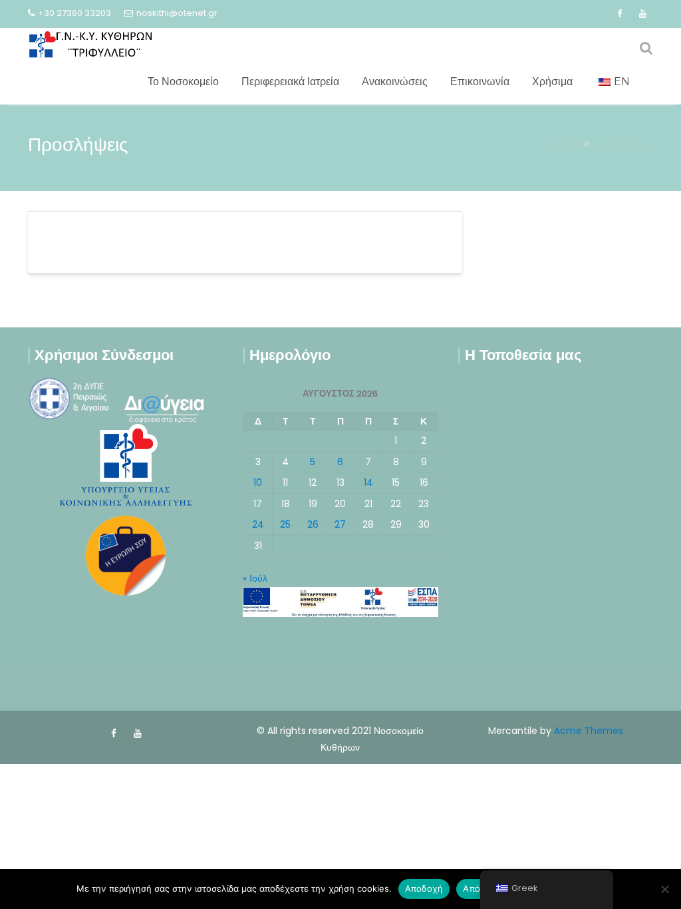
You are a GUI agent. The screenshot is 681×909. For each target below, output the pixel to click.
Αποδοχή (424, 888)
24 (258, 524)
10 (257, 482)
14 (368, 482)
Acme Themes (588, 730)
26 (313, 524)
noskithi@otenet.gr (176, 13)
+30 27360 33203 (74, 13)
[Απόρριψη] (664, 889)
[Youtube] (642, 14)
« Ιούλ (255, 578)
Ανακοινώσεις (395, 81)
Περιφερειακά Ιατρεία (290, 81)
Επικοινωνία (479, 81)
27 (340, 524)
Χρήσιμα (552, 81)
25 (285, 524)
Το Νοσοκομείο (183, 81)
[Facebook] (619, 14)
